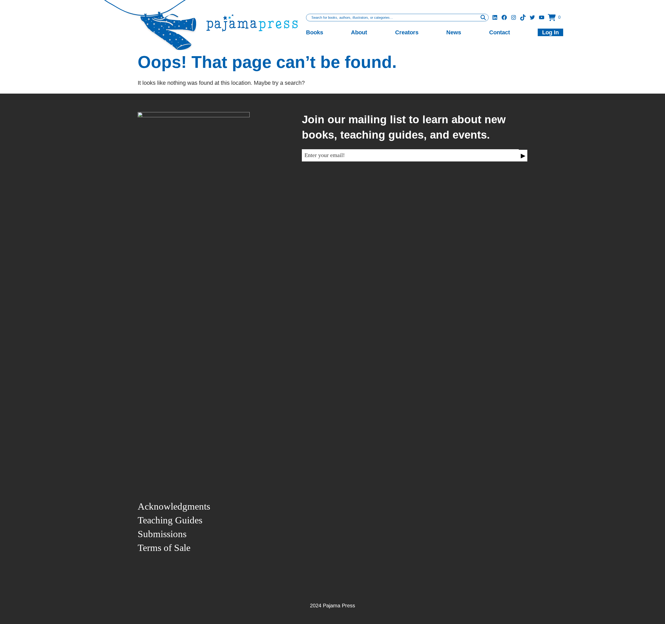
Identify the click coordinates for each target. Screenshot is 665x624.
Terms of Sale (164, 547)
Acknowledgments (174, 506)
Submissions (162, 534)
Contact (499, 32)
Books (314, 32)
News (453, 32)
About (359, 32)
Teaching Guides (170, 520)
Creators (406, 32)
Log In (550, 32)
